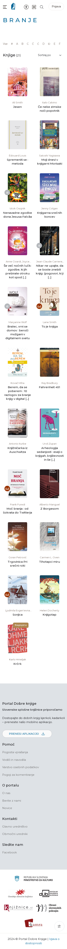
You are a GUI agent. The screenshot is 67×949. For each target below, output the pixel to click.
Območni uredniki (15, 834)
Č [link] (33, 43)
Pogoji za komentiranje (18, 774)
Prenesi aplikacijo (24, 733)
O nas (6, 793)
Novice (7, 808)
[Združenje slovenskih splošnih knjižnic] (18, 908)
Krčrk (17, 664)
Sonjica (18, 614)
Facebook (9, 852)
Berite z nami (11, 800)
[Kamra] (33, 923)
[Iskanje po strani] (42, 7)
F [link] (59, 43)
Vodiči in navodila (14, 759)
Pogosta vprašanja (15, 752)
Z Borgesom (49, 508)
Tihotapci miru (49, 561)
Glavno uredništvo (15, 826)
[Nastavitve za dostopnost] (26, 7)
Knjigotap (49, 614)
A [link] (17, 43)
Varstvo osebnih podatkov (20, 767)
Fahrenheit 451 (49, 387)
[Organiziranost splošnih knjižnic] (20, 893)
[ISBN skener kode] (34, 7)
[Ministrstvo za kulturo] (33, 879)
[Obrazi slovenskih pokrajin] (49, 908)
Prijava (56, 6)
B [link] (22, 43)
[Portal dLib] (49, 893)
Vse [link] (5, 43)
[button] (5, 7)
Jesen (17, 107)
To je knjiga (50, 326)
